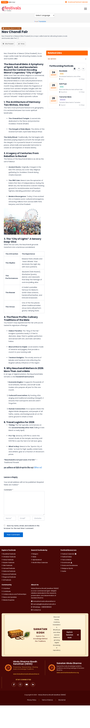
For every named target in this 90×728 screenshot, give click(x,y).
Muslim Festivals (8, 562)
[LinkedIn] (33, 684)
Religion (35, 554)
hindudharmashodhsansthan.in (44, 601)
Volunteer (6, 588)
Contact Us (37, 610)
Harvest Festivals (9, 568)
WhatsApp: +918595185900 (42, 607)
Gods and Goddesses (70, 565)
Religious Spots (67, 568)
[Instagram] (20, 684)
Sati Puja (63, 84)
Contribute (7, 591)
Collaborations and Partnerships (14, 594)
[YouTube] (26, 684)
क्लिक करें (38, 468)
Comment (8, 490)
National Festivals (9, 571)
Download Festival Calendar (78, 2)
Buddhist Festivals (9, 554)
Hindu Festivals (8, 560)
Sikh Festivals (7, 565)
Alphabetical (37, 560)
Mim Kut (12, 2)
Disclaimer (62, 700)
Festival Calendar (68, 554)
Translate (42, 21)
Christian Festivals (9, 557)
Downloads (66, 562)
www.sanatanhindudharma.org (68, 672)
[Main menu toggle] (85, 9)
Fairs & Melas (66, 560)
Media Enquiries (8, 600)
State (34, 557)
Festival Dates (67, 557)
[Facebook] (14, 684)
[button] (79, 68)
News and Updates (10, 597)
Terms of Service (47, 700)
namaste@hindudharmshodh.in (44, 604)
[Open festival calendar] (74, 68)
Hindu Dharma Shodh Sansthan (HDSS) (52, 695)
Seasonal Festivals (9, 574)
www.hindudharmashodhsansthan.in (26, 674)
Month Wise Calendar (40, 562)
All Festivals (7, 580)
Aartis (64, 571)
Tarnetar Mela (65, 97)
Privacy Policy (31, 700)
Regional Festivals (9, 577)
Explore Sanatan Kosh (69, 635)
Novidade (63, 71)
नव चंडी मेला (52, 59)
